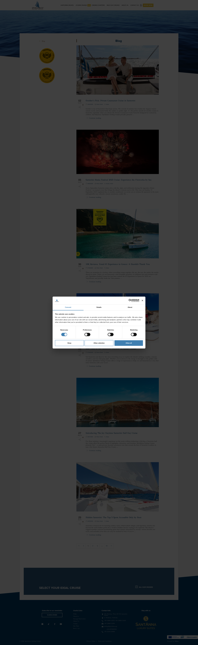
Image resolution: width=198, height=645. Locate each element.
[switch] (87, 334)
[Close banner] (142, 300)
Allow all (129, 343)
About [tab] (130, 307)
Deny (69, 343)
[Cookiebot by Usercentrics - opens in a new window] (130, 300)
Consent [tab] (68, 307)
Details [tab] (99, 307)
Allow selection (99, 343)
